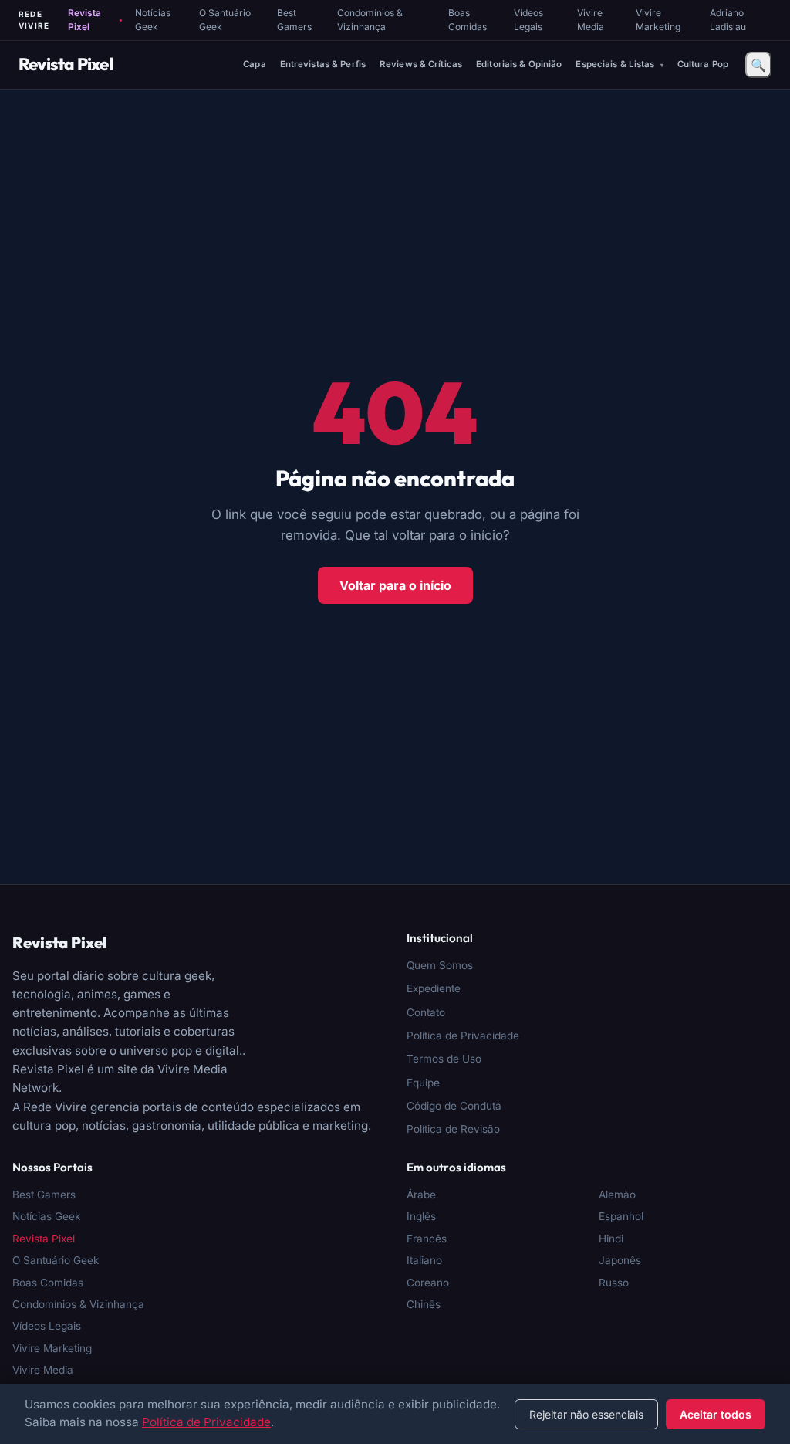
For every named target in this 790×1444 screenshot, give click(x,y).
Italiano (424, 1260)
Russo (614, 1282)
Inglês (421, 1216)
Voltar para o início (395, 585)
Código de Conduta (454, 1106)
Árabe (421, 1194)
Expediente (434, 988)
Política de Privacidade (463, 1035)
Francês (427, 1238)
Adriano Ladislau (728, 19)
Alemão (617, 1194)
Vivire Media (590, 19)
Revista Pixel (95, 19)
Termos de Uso (444, 1058)
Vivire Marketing (658, 19)
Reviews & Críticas (421, 64)
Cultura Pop (702, 64)
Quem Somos (440, 965)
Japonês (620, 1260)
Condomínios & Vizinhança (370, 19)
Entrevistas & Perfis (323, 64)
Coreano (428, 1282)
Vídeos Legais (528, 19)
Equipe (423, 1082)
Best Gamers (294, 19)
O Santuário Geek (225, 19)
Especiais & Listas (616, 64)
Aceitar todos (715, 1414)
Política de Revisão (453, 1129)
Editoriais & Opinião (519, 64)
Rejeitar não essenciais (586, 1414)
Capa (254, 64)
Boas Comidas (467, 19)
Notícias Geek (152, 19)
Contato (426, 1012)
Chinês (424, 1304)
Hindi (611, 1238)
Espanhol (621, 1216)
